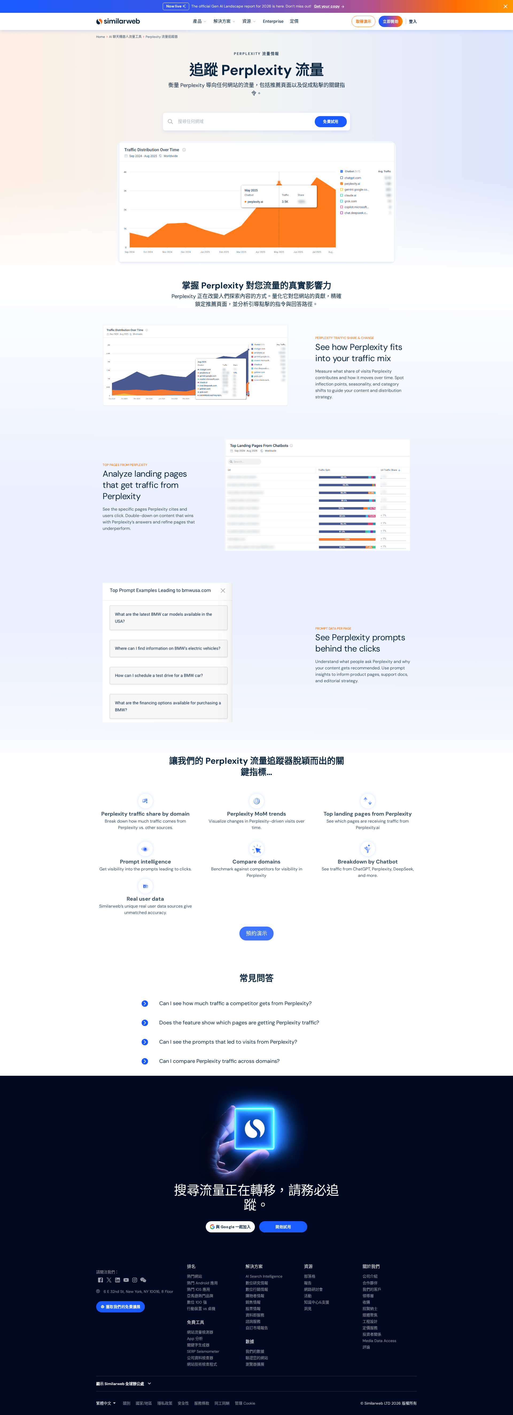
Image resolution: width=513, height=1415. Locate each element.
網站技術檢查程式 (202, 1364)
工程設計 (370, 1321)
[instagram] (134, 1280)
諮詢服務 (253, 1321)
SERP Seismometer (203, 1351)
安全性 (183, 1403)
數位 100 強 (197, 1302)
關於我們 (371, 1266)
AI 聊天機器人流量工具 (125, 37)
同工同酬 (222, 1403)
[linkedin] (117, 1280)
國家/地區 (144, 1403)
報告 (308, 1283)
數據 (250, 1341)
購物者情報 (255, 1295)
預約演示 (256, 933)
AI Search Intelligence (264, 1276)
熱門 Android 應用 (202, 1283)
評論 (366, 1347)
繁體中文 (103, 1403)
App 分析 (195, 1338)
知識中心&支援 (316, 1302)
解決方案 (254, 1266)
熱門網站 (194, 1276)
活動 (308, 1295)
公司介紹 (370, 1276)
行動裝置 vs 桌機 (201, 1308)
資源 (308, 1266)
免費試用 (331, 121)
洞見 (308, 1308)
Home (100, 37)
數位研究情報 (257, 1283)
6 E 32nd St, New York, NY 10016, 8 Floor (138, 1291)
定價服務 (370, 1327)
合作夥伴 (370, 1283)
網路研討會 (313, 1289)
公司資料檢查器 (200, 1357)
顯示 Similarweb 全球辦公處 (120, 1383)
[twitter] (109, 1280)
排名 (191, 1266)
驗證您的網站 (257, 1357)
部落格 (309, 1276)
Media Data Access (379, 1340)
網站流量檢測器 (200, 1332)
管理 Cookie (245, 1403)
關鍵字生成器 (198, 1345)
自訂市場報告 (257, 1327)
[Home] (118, 21)
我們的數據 (255, 1351)
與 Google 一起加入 (233, 1226)
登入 (413, 21)
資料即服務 (255, 1315)
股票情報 (253, 1308)
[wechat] (143, 1280)
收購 (366, 1302)
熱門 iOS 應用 (198, 1289)
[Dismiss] (505, 6)
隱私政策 (164, 1403)
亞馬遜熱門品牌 (200, 1295)
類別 (126, 1403)
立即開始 (390, 21)
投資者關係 (372, 1334)
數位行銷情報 (257, 1289)
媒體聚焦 (370, 1315)
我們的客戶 (372, 1289)
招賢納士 (370, 1308)
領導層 (368, 1295)
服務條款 (201, 1403)
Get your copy (327, 6)
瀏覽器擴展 (255, 1364)
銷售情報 (253, 1302)
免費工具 (195, 1322)
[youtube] (126, 1280)
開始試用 (283, 1226)
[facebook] (100, 1280)
